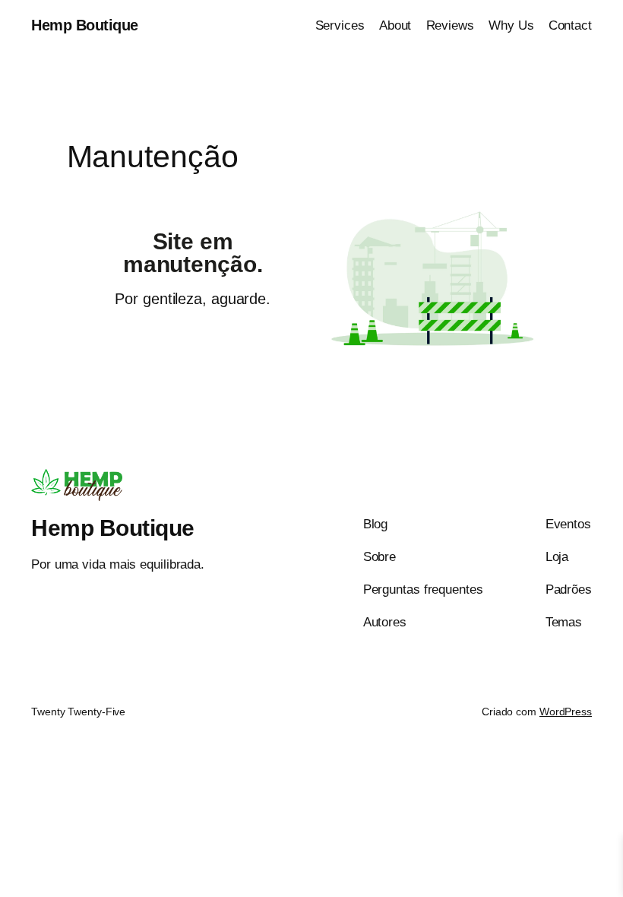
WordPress (565, 711)
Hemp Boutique (84, 25)
